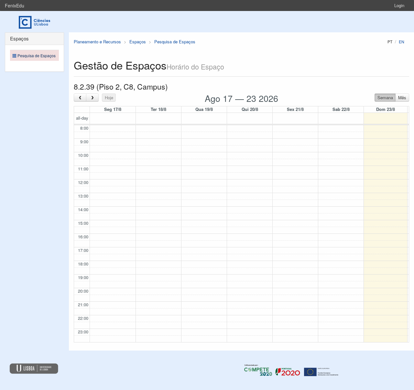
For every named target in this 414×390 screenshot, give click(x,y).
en (401, 41)
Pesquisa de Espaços (174, 41)
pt (389, 41)
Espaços (137, 41)
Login (399, 5)
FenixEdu (14, 5)
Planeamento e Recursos (97, 41)
